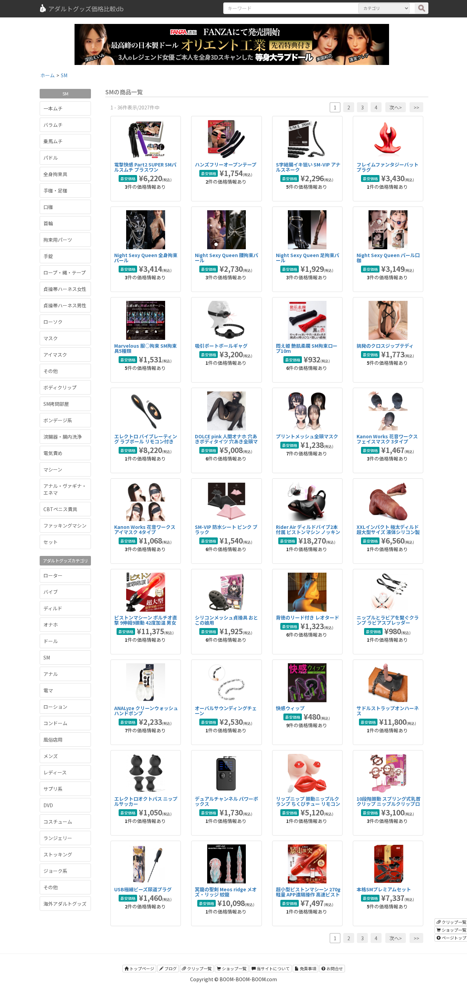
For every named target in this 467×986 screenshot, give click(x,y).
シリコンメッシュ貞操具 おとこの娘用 (226, 620)
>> (416, 107)
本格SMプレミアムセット (384, 889)
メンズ (50, 755)
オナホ (50, 624)
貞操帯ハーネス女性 (64, 288)
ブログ (170, 968)
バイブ (50, 591)
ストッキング (57, 854)
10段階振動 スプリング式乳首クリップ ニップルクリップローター (389, 804)
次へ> (395, 107)
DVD (48, 805)
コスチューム (57, 821)
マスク (50, 338)
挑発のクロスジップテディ (385, 345)
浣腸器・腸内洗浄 (62, 436)
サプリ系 (53, 788)
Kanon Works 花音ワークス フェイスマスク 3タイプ (387, 439)
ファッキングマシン (64, 525)
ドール (50, 641)
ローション (55, 706)
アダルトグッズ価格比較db (86, 8)
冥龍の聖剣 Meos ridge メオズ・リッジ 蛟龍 (226, 892)
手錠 (48, 256)
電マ (48, 690)
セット (50, 541)
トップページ (141, 968)
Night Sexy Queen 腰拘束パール (226, 258)
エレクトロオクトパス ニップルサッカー (145, 801)
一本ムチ (53, 108)
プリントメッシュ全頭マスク (307, 436)
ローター (53, 575)
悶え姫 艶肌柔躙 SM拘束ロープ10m (306, 348)
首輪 (48, 223)
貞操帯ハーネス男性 (64, 305)
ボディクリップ (60, 387)
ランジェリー (57, 838)
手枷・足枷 (55, 190)
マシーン (52, 469)
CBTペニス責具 (60, 509)
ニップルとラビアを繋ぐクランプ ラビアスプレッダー (388, 620)
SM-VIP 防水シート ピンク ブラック (226, 529)
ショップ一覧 (233, 968)
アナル (50, 673)
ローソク (53, 321)
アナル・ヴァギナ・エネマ (64, 489)
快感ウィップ (290, 708)
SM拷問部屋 (56, 403)
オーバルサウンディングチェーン (226, 711)
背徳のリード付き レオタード (307, 617)
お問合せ (334, 968)
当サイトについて (273, 968)
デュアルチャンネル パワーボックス (226, 801)
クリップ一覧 (199, 968)
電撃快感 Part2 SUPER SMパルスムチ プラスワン (145, 167)
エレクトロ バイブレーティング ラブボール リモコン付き (145, 439)
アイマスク (55, 354)
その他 (50, 371)
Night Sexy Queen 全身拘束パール (145, 258)
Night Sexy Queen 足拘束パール (307, 258)
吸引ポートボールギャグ (221, 345)
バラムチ (53, 124)
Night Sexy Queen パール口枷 (388, 258)
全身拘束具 (55, 174)
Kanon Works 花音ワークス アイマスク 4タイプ (144, 529)
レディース (55, 772)
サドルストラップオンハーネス (388, 711)
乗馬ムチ (53, 141)
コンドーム (55, 723)
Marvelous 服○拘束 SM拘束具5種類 (145, 348)
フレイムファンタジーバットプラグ (387, 167)
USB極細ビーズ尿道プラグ (143, 889)
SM (46, 657)
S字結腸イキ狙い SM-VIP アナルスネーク (308, 167)
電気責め (53, 453)
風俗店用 (53, 739)
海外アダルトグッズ (64, 903)
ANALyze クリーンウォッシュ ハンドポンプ (146, 711)
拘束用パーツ (57, 239)
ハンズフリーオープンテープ (225, 164)
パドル (50, 157)
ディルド (52, 608)
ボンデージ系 (57, 420)
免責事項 (307, 968)
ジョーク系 (55, 870)
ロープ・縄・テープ (64, 272)
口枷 (48, 206)
